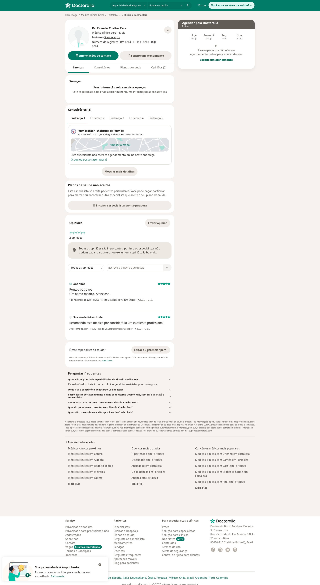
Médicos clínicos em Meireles (86, 472)
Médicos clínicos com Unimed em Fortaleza (222, 454)
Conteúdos (169, 543)
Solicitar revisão (145, 300)
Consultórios (102, 67)
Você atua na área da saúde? (230, 5)
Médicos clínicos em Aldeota (86, 460)
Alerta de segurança (174, 551)
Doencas (119, 551)
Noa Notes (172, 539)
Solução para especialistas (178, 531)
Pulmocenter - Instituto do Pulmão (101, 131)
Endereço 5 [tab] (156, 118)
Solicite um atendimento (216, 60)
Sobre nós (71, 539)
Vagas (82, 547)
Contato (70, 543)
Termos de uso (171, 547)
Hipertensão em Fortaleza (148, 454)
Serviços (78, 67)
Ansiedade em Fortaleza (147, 466)
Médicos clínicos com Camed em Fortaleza (221, 460)
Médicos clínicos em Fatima (85, 478)
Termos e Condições (78, 551)
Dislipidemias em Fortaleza (148, 472)
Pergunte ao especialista (129, 539)
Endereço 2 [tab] (97, 118)
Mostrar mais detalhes (121, 172)
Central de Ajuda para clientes (181, 555)
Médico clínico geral (104, 32)
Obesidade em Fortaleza (147, 460)
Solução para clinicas (175, 535)
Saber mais (107, 360)
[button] (93, 55)
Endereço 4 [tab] (136, 118)
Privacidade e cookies (78, 527)
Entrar (202, 5)
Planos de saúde (130, 67)
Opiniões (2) (158, 67)
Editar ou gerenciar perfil (150, 350)
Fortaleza (126, 134)
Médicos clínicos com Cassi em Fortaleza (220, 466)
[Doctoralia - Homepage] (86, 5)
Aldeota (115, 134)
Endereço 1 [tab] (78, 118)
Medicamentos (123, 543)
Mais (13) (74, 484)
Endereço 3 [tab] (117, 118)
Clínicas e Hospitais (126, 531)
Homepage (71, 14)
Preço (165, 527)
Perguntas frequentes (128, 555)
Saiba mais (57, 576)
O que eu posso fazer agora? (89, 159)
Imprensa (71, 555)
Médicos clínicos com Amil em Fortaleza (220, 482)
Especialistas (122, 527)
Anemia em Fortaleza (145, 478)
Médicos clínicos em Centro (85, 454)
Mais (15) (137, 484)
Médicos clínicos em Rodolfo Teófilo (90, 466)
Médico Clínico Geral (92, 14)
